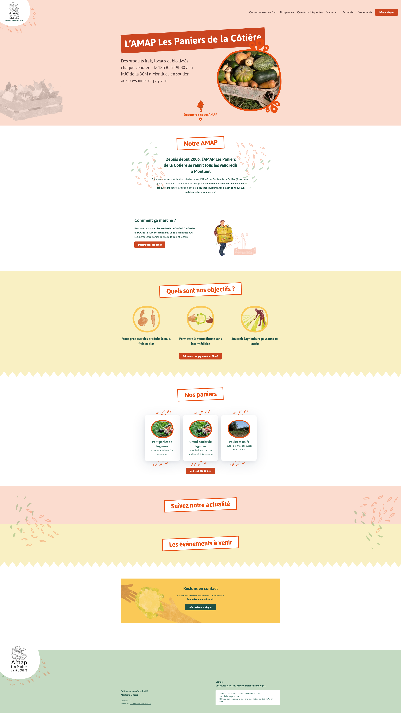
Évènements (365, 12)
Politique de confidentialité (134, 691)
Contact (219, 682)
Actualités (348, 12)
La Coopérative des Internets (140, 703)
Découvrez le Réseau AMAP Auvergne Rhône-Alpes (241, 686)
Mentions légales (129, 695)
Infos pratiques (386, 12)
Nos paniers (287, 12)
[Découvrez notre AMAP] (200, 119)
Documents (332, 12)
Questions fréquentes (310, 12)
